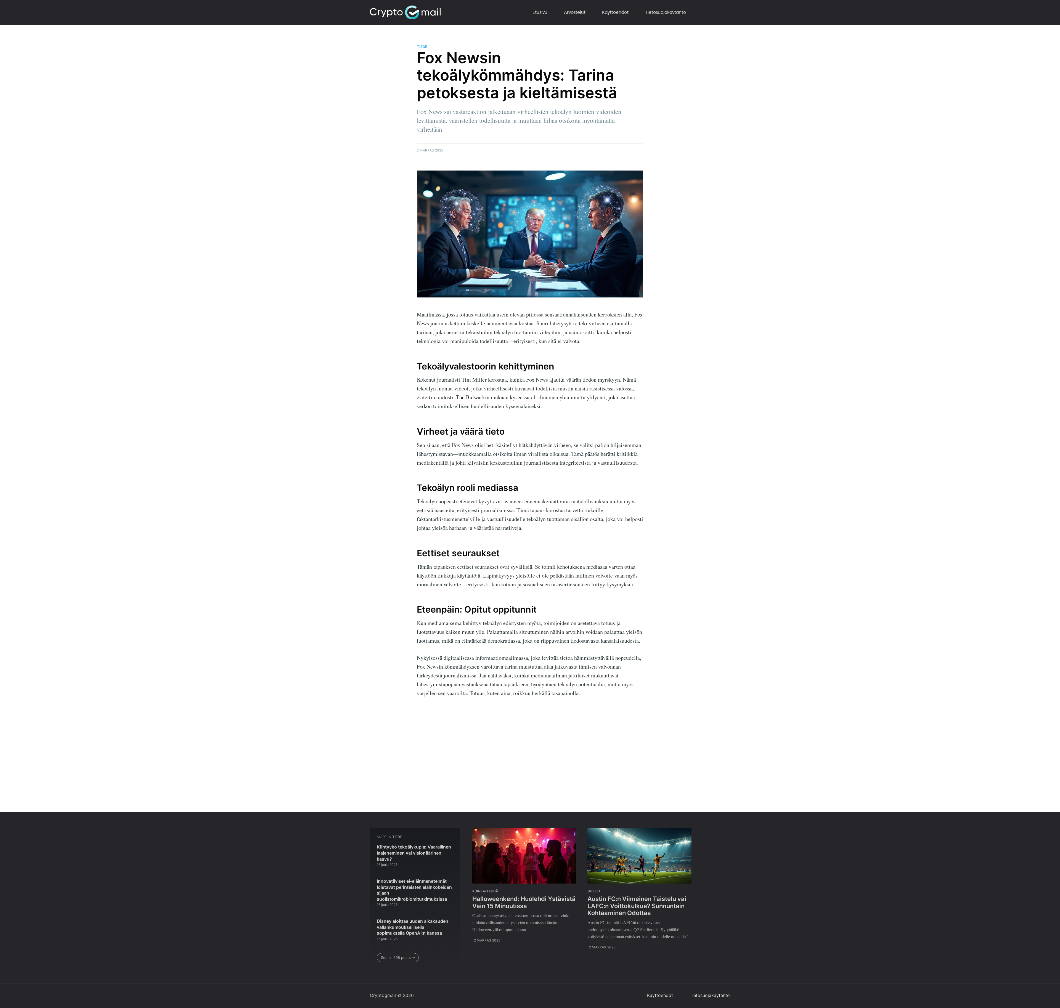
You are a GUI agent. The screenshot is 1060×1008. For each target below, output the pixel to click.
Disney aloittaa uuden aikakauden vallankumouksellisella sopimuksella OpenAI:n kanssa (412, 927)
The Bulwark (470, 397)
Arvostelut (574, 12)
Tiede (422, 46)
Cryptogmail (383, 995)
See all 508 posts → (398, 957)
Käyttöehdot (615, 12)
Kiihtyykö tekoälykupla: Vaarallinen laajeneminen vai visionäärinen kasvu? (414, 852)
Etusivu (539, 12)
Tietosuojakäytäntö (665, 12)
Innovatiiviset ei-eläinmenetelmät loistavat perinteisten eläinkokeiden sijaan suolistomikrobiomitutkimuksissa (414, 890)
